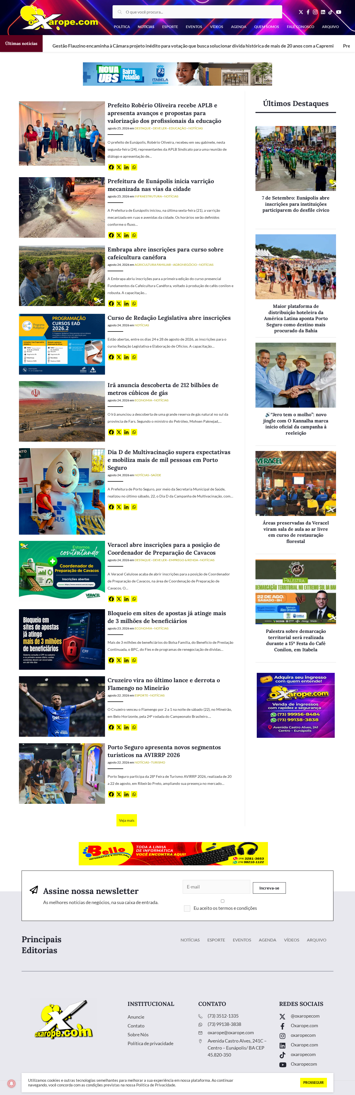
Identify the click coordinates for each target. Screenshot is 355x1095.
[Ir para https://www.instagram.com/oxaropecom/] (312, 1036)
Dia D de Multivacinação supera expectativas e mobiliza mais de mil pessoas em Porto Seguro (169, 459)
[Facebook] (111, 167)
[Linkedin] (126, 167)
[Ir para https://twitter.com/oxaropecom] (312, 1017)
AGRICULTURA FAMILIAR (153, 265)
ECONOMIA (143, 400)
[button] (269, 888)
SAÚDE (156, 475)
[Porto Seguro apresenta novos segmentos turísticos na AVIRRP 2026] (62, 773)
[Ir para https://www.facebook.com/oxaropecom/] (312, 1027)
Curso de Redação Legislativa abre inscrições (169, 317)
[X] (119, 167)
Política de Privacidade (155, 1085)
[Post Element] (296, 177)
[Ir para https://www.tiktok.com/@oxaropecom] (312, 1055)
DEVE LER (160, 128)
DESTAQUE (143, 128)
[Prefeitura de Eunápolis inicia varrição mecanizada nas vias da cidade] (62, 207)
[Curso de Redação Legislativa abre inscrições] (62, 343)
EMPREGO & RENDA (183, 560)
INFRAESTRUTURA (148, 196)
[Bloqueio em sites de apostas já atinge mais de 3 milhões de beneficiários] (62, 639)
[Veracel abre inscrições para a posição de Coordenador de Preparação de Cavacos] (62, 570)
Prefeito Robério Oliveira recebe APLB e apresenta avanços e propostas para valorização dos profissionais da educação (164, 113)
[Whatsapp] (134, 167)
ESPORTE (141, 695)
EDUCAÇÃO (177, 128)
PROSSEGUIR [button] (313, 1082)
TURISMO (158, 762)
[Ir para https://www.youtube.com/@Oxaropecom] (312, 1065)
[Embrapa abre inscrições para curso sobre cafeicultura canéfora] (62, 275)
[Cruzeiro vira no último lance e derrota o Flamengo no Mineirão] (62, 706)
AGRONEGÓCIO (185, 265)
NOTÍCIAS (195, 128)
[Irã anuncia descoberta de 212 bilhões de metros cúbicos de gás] (62, 411)
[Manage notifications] (11, 1083)
